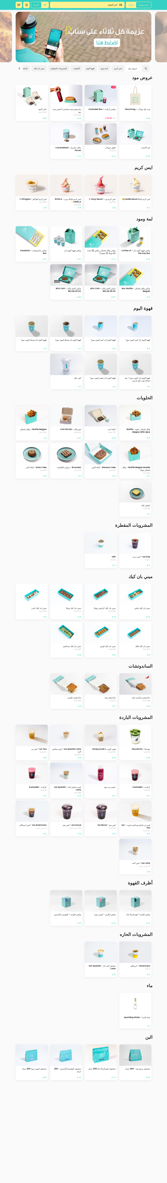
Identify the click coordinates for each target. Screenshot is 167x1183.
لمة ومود (104, 68)
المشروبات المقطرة (59, 68)
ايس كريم (118, 68)
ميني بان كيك (39, 68)
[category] (83, 37)
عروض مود (132, 68)
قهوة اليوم (90, 68)
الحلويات (76, 68)
